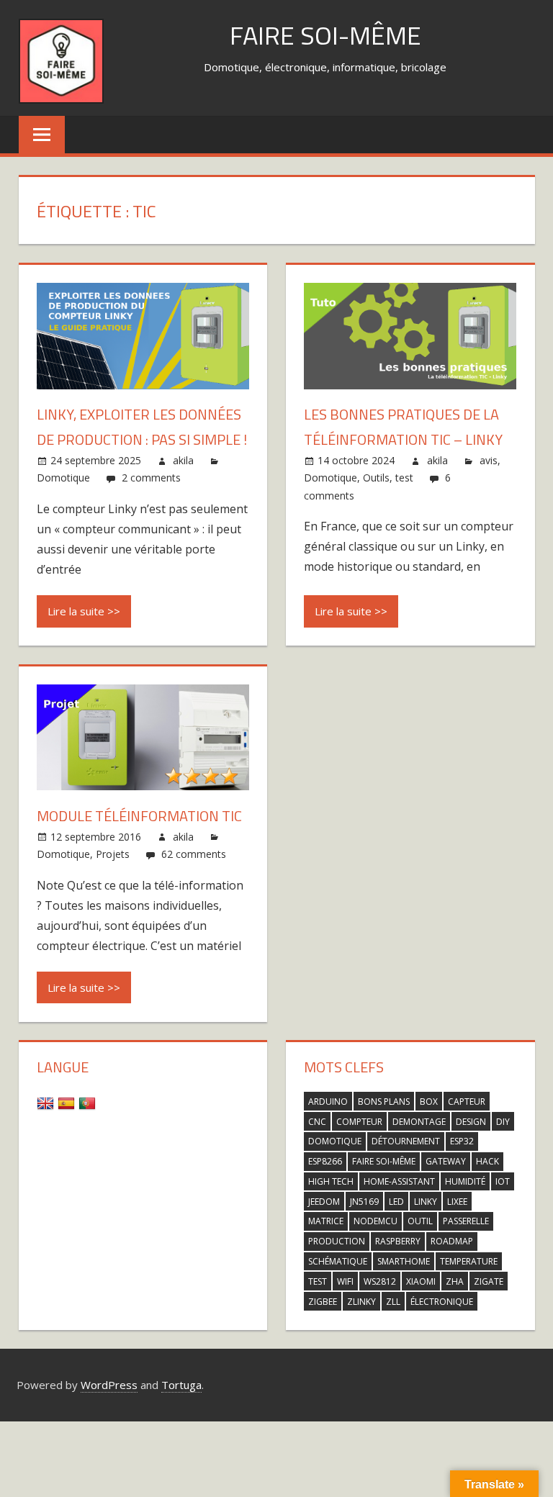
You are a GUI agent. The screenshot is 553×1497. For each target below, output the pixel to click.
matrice (325, 1221)
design (471, 1122)
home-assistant (399, 1181)
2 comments (151, 477)
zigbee (322, 1301)
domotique (334, 1141)
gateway (446, 1161)
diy (503, 1122)
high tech (331, 1181)
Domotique (63, 477)
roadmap (452, 1241)
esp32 (462, 1141)
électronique (441, 1301)
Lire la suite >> (84, 611)
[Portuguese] (88, 1102)
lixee (457, 1201)
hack (487, 1161)
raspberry (398, 1241)
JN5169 (364, 1201)
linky (425, 1201)
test (404, 477)
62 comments (193, 854)
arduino (328, 1101)
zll (393, 1301)
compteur (359, 1122)
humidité (465, 1181)
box (429, 1101)
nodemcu (375, 1221)
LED (396, 1201)
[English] (47, 1102)
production (336, 1241)
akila (183, 460)
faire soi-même (383, 1161)
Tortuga (181, 1385)
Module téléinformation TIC (139, 816)
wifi (345, 1281)
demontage (419, 1122)
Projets (113, 854)
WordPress (109, 1385)
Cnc (317, 1122)
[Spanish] (68, 1102)
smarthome (403, 1261)
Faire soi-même (325, 35)
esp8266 (325, 1161)
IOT (502, 1181)
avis (489, 460)
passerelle (466, 1221)
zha (455, 1281)
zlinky (361, 1301)
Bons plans (384, 1101)
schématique (337, 1261)
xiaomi (421, 1281)
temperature (469, 1261)
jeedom (324, 1201)
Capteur (466, 1101)
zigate (488, 1281)
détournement (406, 1141)
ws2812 (380, 1281)
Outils (376, 477)
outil (420, 1221)
